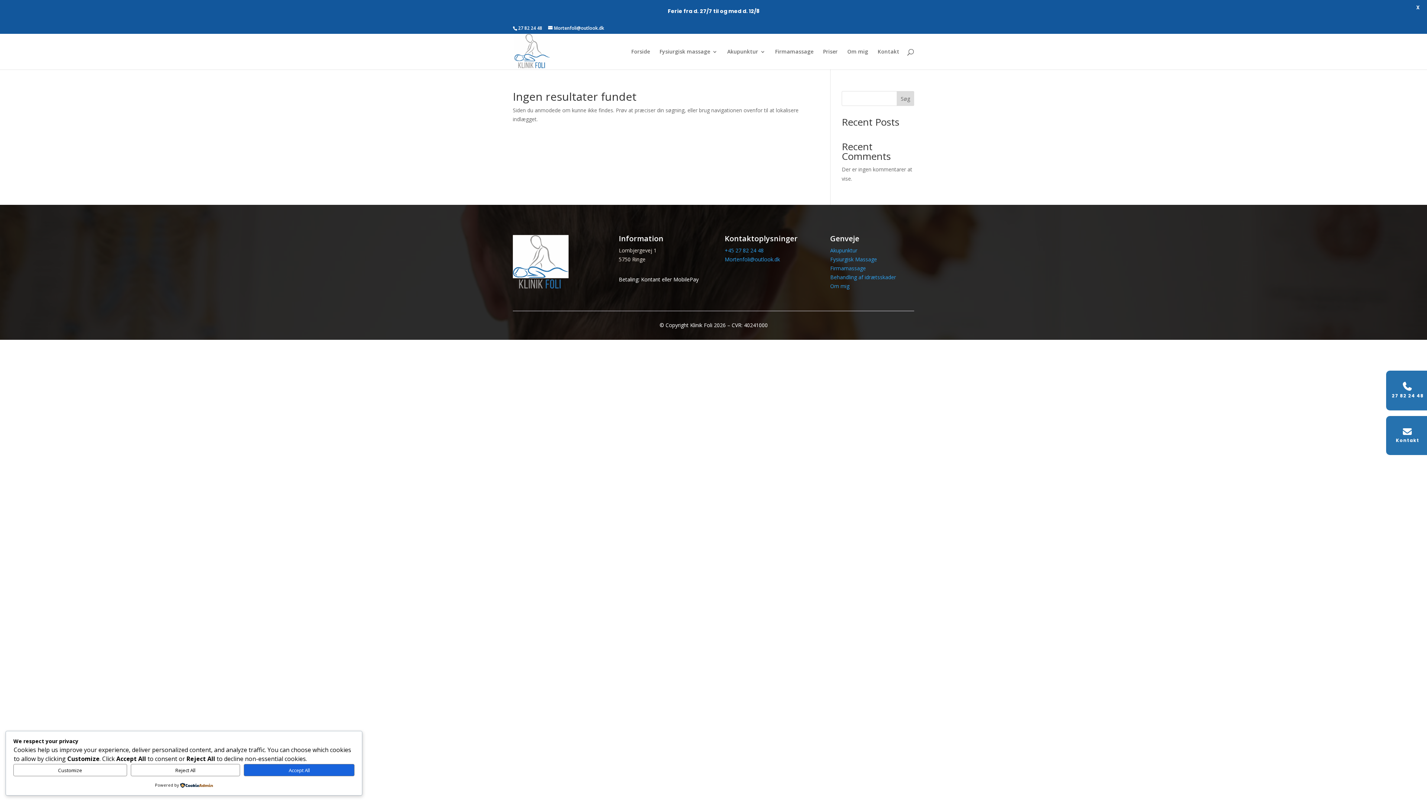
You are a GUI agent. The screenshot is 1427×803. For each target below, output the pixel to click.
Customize (70, 770)
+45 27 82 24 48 (744, 250)
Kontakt (888, 52)
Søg (905, 98)
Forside (640, 52)
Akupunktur (742, 52)
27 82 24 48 (530, 28)
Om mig (857, 52)
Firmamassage (794, 52)
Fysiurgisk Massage (853, 259)
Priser (830, 52)
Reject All (185, 770)
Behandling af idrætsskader (863, 277)
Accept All (299, 770)
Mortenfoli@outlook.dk (752, 259)
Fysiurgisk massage (685, 52)
